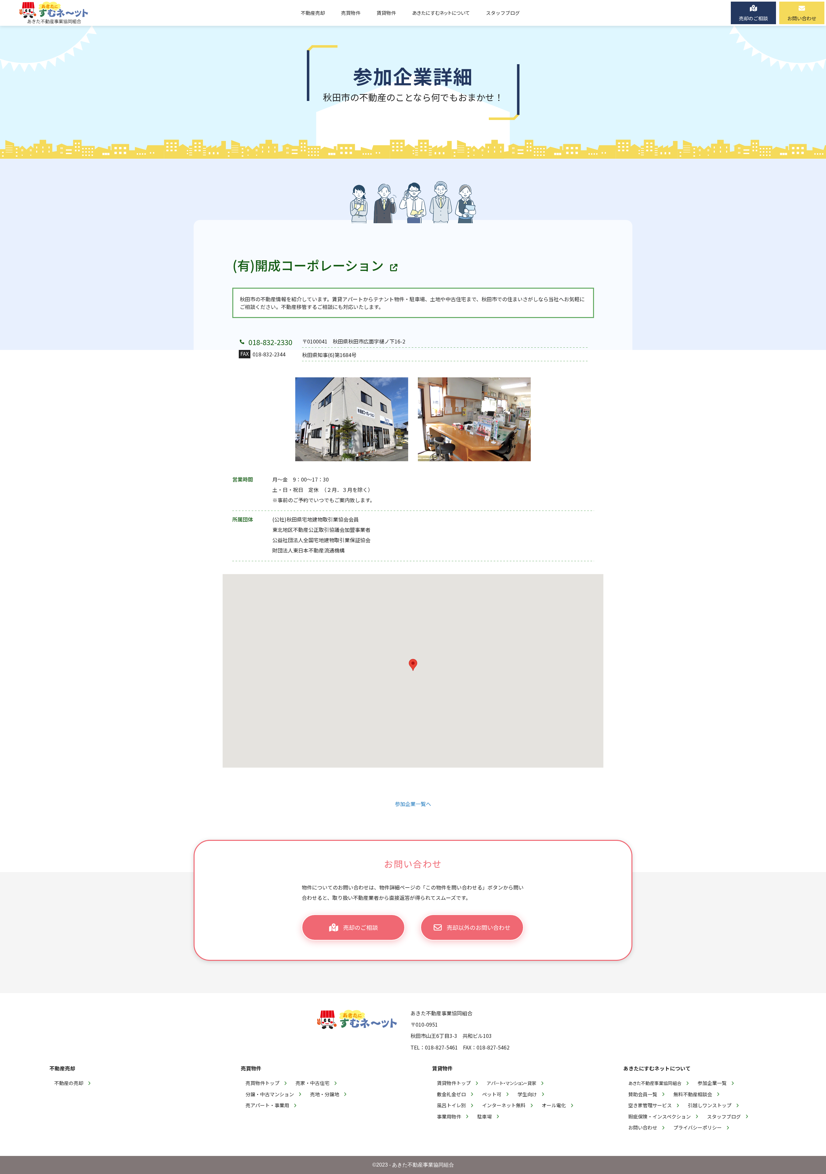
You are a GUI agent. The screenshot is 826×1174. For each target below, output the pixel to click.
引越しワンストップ (709, 1105)
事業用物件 (449, 1116)
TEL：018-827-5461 (434, 1047)
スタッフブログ (724, 1116)
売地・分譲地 (324, 1094)
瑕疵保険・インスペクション (659, 1116)
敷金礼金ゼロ (451, 1094)
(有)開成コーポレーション (308, 265)
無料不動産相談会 (692, 1094)
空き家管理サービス (650, 1105)
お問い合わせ (642, 1127)
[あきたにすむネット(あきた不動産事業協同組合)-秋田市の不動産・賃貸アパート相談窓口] (53, 13)
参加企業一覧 (712, 1082)
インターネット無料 (504, 1105)
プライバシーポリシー (697, 1127)
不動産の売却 (68, 1082)
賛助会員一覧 (642, 1094)
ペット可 (491, 1094)
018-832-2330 (270, 342)
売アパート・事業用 (267, 1105)
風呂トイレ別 (451, 1105)
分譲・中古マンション (270, 1094)
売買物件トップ (262, 1082)
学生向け (527, 1094)
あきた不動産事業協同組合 (654, 1083)
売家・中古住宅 (312, 1082)
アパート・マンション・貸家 (511, 1083)
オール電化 (554, 1105)
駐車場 (484, 1116)
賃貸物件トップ (454, 1082)
